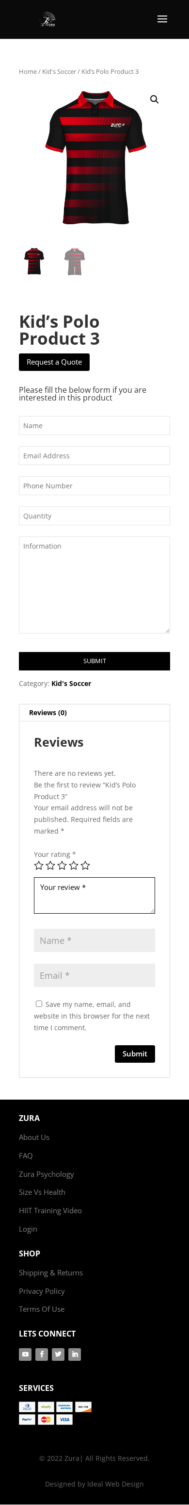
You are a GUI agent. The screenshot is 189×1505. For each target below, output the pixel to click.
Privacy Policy (42, 1291)
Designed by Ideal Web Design (94, 1483)
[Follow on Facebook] (41, 1354)
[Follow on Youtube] (25, 1354)
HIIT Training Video (50, 1210)
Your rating (55, 854)
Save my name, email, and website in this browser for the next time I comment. (92, 1016)
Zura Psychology (46, 1174)
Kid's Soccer (59, 71)
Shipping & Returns (51, 1272)
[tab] (94, 712)
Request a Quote (54, 362)
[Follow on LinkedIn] (74, 1354)
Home (28, 71)
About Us (34, 1137)
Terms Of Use (41, 1309)
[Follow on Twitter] (58, 1354)
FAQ (26, 1155)
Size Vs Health (42, 1192)
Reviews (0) (48, 712)
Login (28, 1229)
